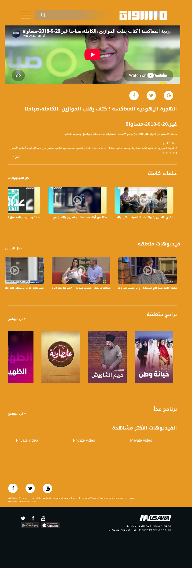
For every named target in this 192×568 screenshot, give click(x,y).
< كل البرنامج (13, 248)
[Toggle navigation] (25, 15)
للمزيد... (15, 157)
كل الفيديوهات (18, 178)
